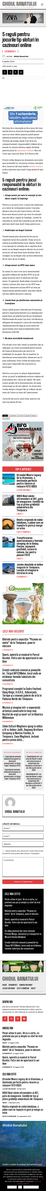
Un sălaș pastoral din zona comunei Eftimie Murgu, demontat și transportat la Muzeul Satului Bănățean (23, 933)
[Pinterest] (15, 72)
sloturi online (36, 166)
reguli (34, 415)
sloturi (6, 418)
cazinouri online (25, 150)
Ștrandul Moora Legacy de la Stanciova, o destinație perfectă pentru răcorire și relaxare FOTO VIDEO (29, 480)
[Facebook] (4, 72)
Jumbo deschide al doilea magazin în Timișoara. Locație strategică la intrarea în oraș (30, 569)
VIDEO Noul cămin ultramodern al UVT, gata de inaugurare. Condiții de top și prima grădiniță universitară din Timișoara (30, 503)
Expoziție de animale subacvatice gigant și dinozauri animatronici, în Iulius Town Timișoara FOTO (12, 774)
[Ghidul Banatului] (4, 56)
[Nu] (43, 1179)
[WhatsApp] (21, 72)
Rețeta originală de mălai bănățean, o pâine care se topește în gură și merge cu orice (30, 524)
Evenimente (22, 577)
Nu (20, 1187)
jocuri (20, 415)
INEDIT (19, 514)
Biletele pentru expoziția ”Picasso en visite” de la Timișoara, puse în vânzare (22, 643)
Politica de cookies (31, 1187)
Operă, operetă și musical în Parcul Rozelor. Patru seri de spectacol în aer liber (22, 658)
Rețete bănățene (23, 532)
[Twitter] (10, 72)
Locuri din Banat (23, 490)
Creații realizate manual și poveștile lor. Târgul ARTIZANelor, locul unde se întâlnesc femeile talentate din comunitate (21, 675)
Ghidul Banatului (21, 56)
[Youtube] (24, 1018)
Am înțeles (12, 1187)
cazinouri (13, 415)
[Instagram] (11, 1018)
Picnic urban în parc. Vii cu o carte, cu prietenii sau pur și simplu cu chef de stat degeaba (22, 902)
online (27, 415)
